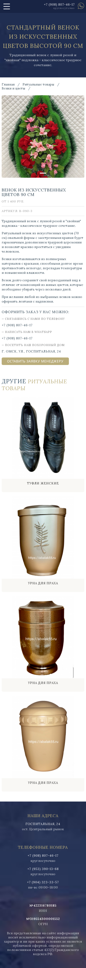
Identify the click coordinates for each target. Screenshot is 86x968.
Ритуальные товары (38, 84)
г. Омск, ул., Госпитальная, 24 (31, 351)
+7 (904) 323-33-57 (43, 882)
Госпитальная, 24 (42, 824)
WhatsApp (81, 5)
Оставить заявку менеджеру (35, 361)
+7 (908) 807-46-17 (59, 4)
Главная (8, 84)
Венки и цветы (13, 88)
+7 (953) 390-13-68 (43, 869)
